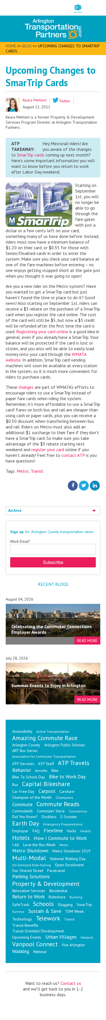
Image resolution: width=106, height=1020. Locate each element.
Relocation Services (28, 890)
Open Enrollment (69, 864)
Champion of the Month (32, 797)
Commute (22, 804)
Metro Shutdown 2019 (71, 851)
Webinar (40, 951)
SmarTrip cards (30, 155)
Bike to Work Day (67, 776)
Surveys (18, 911)
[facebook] (73, 485)
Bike (55, 770)
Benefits (41, 770)
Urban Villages (61, 937)
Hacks (71, 830)
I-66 (15, 844)
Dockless (49, 816)
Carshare (66, 791)
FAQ (36, 830)
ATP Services (23, 763)
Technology (22, 919)
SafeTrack (20, 904)
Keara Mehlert (35, 100)
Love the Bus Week (39, 844)
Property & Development (45, 884)
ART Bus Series (25, 750)
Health (85, 831)
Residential (58, 890)
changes (26, 387)
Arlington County (26, 744)
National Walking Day (68, 858)
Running (76, 897)
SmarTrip (84, 904)
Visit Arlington (73, 944)
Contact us (70, 983)
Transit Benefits (25, 925)
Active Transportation (52, 731)
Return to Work (28, 896)
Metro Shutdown (30, 850)
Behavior (21, 770)
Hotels (21, 838)
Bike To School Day (28, 777)
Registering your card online (42, 331)
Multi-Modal (29, 858)
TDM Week (74, 911)
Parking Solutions (31, 876)
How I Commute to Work (60, 838)
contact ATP (73, 455)
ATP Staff (46, 763)
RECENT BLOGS (53, 584)
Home (11, 45)
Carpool (46, 791)
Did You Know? (25, 816)
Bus (15, 784)
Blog (27, 45)
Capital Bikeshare (46, 784)
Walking (20, 951)
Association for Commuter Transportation (44, 756)
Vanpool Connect (35, 944)
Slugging (65, 904)
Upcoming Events (26, 937)
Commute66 (22, 811)
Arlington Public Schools (64, 744)
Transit (37, 471)
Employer (20, 830)
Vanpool (87, 937)
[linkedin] (95, 485)
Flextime (53, 830)
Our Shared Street (27, 870)
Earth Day (25, 823)
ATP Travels (73, 763)
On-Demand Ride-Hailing (31, 865)
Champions (64, 797)
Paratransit (56, 870)
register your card (48, 449)
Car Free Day (23, 791)
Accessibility (22, 731)
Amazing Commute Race (44, 738)
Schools (43, 904)
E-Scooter (68, 816)
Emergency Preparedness (63, 824)
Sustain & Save (44, 911)
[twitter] (84, 485)
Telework (48, 918)
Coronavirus (78, 811)
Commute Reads (57, 804)
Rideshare (57, 896)
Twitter (64, 101)
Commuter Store (51, 811)
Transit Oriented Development (38, 931)
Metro (23, 471)
